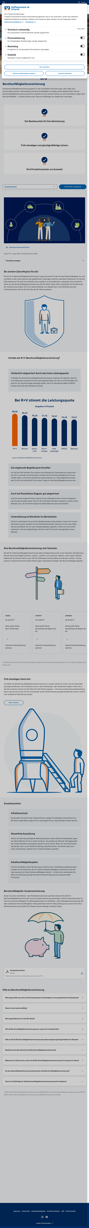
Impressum (29, 22)
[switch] (82, 37)
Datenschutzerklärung (13, 22)
